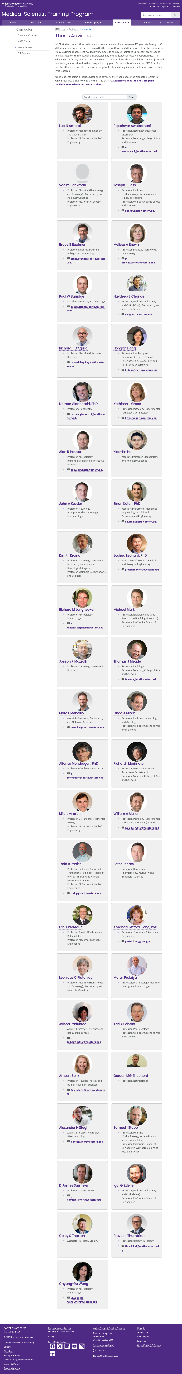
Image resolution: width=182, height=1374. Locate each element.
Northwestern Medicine (148, 3)
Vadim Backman (72, 185)
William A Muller (126, 814)
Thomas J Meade (127, 661)
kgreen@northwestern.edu (141, 418)
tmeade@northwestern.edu (141, 679)
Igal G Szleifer (124, 1185)
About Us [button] (34, 22)
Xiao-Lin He (122, 452)
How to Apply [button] (92, 22)
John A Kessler (70, 503)
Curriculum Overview (28, 35)
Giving (51, 1336)
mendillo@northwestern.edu (87, 727)
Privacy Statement (12, 1355)
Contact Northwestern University (19, 1342)
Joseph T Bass (125, 185)
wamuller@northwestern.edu (142, 827)
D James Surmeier (73, 1185)
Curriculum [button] (121, 22)
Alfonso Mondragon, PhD (78, 763)
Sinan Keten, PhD (127, 503)
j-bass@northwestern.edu (140, 210)
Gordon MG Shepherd (131, 1076)
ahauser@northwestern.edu (87, 469)
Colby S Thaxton (72, 1236)
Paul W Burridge (71, 296)
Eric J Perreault (70, 927)
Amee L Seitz (69, 1076)
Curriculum (73, 29)
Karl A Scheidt (124, 1024)
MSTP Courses (24, 41)
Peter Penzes (124, 864)
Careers (7, 1346)
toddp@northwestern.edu (86, 893)
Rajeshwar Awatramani (132, 126)
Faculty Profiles (172, 6)
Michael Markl (125, 609)
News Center (156, 6)
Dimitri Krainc (69, 555)
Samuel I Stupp (126, 1127)
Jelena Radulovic (72, 1024)
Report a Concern (12, 1368)
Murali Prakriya (125, 977)
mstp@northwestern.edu (106, 1355)
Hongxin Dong (125, 348)
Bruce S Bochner (72, 244)
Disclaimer (8, 1351)
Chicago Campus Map (102, 1345)
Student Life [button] (62, 22)
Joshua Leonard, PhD (130, 555)
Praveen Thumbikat (129, 1236)
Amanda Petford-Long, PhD (135, 927)
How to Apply (143, 1336)
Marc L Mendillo (71, 713)
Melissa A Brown (126, 244)
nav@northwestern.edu (139, 314)
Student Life (142, 1332)
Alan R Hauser (70, 452)
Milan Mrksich (70, 814)
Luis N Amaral (70, 126)
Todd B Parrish (70, 864)
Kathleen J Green (127, 404)
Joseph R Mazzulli (73, 661)
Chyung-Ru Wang (73, 1284)
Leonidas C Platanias (75, 977)
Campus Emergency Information (19, 1359)
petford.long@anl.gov (137, 941)
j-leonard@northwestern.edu (142, 569)
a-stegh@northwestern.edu (87, 1141)
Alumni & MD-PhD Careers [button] (157, 22)
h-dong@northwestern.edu (141, 370)
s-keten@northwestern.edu (141, 521)
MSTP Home (60, 29)
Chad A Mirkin (124, 713)
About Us (141, 1328)
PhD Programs (24, 53)
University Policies (12, 1364)
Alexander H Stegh (73, 1127)
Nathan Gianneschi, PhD (78, 404)
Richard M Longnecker (77, 609)
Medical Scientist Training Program (48, 14)
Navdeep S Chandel (129, 296)
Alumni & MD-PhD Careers (149, 1345)
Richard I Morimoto (128, 763)
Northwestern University (169, 3)
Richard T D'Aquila (73, 348)
